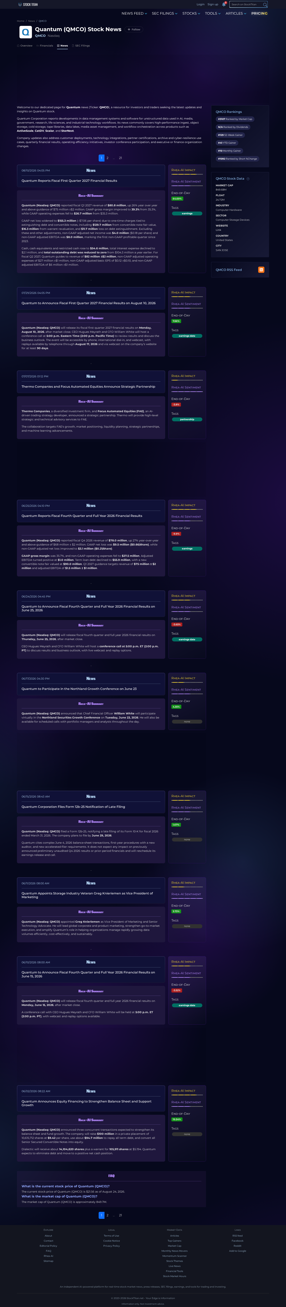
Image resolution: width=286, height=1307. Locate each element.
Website (222, 225)
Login (200, 4)
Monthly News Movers (174, 1250)
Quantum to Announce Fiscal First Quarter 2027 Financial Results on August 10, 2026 (89, 303)
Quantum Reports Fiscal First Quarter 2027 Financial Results (69, 181)
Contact (48, 1240)
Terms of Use (111, 1235)
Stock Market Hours (174, 1276)
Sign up (213, 4)
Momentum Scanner (174, 1255)
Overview (26, 45)
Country (222, 236)
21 (120, 158)
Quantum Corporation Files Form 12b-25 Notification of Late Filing (73, 807)
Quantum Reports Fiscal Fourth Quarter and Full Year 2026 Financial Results (82, 516)
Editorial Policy (48, 1245)
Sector (221, 215)
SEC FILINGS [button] (163, 13)
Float (220, 195)
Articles (174, 1235)
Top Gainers (174, 1240)
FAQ (48, 1250)
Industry (222, 205)
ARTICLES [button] (234, 13)
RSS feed (237, 1235)
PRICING (259, 13)
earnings (187, 213)
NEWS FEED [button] (133, 13)
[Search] (265, 4)
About (48, 1235)
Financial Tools (174, 1271)
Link (218, 230)
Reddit (237, 1245)
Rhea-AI (48, 1255)
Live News (175, 1266)
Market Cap (224, 185)
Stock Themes (174, 1261)
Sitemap (48, 1261)
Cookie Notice (111, 1240)
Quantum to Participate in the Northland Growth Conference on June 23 (79, 689)
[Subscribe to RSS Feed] (261, 270)
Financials (46, 45)
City (219, 245)
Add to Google (237, 1250)
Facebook (237, 1240)
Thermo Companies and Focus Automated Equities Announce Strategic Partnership (88, 386)
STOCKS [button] (189, 13)
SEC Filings (82, 45)
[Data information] (248, 178)
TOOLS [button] (211, 13)
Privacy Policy (111, 1245)
